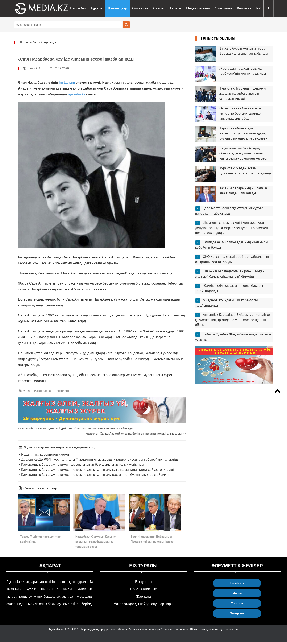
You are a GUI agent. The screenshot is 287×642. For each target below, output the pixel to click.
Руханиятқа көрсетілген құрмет (44, 454)
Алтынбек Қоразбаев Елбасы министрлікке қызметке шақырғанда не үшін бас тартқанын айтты (232, 320)
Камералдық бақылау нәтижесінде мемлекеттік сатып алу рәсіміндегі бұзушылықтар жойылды (94, 474)
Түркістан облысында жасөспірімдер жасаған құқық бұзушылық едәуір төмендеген (243, 133)
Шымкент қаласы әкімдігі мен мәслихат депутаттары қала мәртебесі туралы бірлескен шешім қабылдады (231, 228)
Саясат (159, 8)
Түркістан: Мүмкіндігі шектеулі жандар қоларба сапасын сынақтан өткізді (242, 93)
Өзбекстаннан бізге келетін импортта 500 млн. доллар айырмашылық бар (240, 113)
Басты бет (78, 8)
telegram (237, 613)
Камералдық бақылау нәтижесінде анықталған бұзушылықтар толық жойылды (82, 464)
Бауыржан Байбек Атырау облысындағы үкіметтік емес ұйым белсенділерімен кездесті (243, 153)
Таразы (175, 8)
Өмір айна (140, 8)
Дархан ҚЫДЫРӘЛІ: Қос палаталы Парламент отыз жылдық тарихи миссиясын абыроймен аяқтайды (99, 459)
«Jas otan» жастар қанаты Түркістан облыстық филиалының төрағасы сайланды (75, 428)
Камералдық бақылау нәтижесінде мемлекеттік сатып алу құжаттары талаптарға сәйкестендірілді (97, 469)
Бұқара (96, 8)
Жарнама (143, 596)
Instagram (67, 82)
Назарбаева (42, 390)
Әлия (27, 390)
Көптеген (244, 8)
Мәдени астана (198, 8)
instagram (237, 593)
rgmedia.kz (76, 94)
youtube (237, 603)
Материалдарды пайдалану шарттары (143, 604)
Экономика (223, 8)
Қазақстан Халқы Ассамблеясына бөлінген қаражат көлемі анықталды (136, 433)
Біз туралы (143, 582)
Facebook (237, 583)
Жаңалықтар (117, 8)
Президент (61, 390)
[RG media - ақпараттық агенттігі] (35, 8)
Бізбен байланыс (143, 589)
